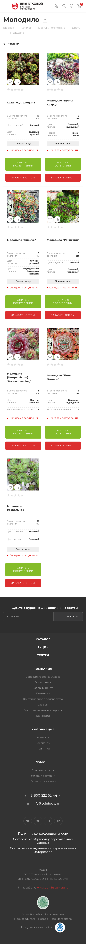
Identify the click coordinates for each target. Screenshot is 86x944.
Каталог (43, 639)
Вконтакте (27, 821)
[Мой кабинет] (71, 6)
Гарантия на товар (43, 781)
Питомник (43, 693)
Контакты (43, 737)
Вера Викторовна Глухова (43, 676)
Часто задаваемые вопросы (43, 710)
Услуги (43, 655)
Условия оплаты (43, 770)
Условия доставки (43, 775)
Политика (43, 748)
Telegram (38, 821)
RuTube (58, 821)
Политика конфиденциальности (43, 833)
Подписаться (68, 616)
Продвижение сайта (37, 927)
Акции (43, 647)
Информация (43, 729)
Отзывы (43, 704)
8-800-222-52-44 (44, 795)
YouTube (48, 821)
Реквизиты (43, 742)
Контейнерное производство (43, 699)
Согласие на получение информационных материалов (43, 850)
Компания (43, 668)
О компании (43, 682)
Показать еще (23, 143)
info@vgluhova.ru (46, 803)
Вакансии (43, 715)
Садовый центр (43, 687)
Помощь (43, 762)
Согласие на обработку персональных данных (43, 841)
